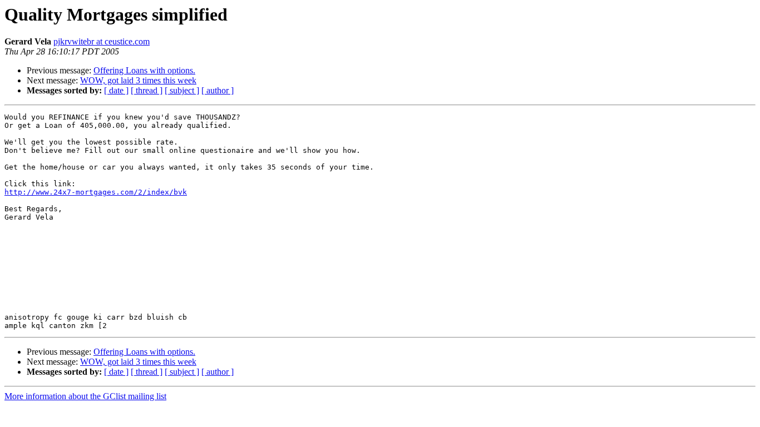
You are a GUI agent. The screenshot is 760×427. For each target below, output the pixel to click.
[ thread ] (146, 90)
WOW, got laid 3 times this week (138, 80)
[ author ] (217, 90)
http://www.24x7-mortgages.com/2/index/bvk (95, 192)
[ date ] (116, 90)
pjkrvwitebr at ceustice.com (101, 41)
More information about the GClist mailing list (85, 396)
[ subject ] (182, 90)
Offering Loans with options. (144, 70)
